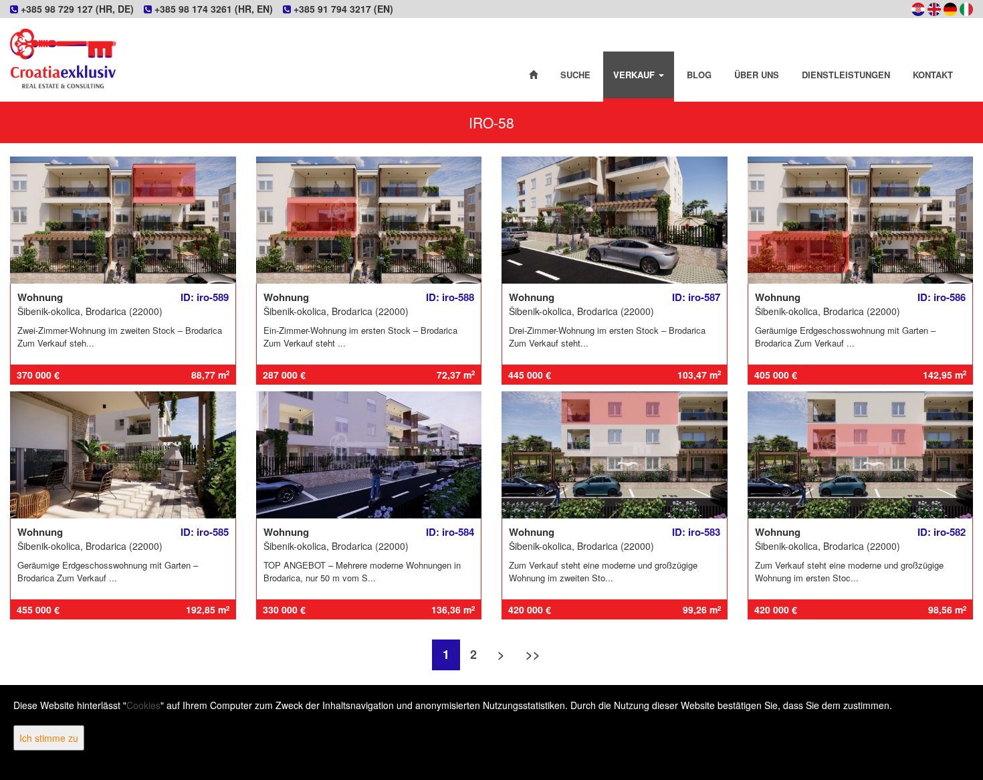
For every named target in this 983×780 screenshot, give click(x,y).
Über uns (756, 74)
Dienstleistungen (846, 74)
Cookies (143, 705)
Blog (699, 74)
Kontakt (933, 74)
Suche (575, 74)
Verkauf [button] (635, 74)
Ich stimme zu (48, 738)
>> (533, 654)
